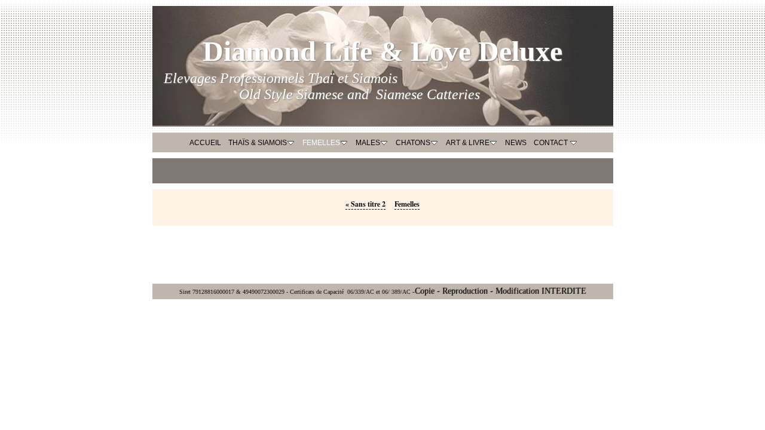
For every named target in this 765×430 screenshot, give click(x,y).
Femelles (407, 203)
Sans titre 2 (365, 203)
